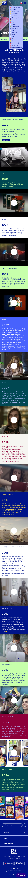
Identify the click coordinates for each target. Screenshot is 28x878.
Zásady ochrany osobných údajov (14, 872)
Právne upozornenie (14, 868)
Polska (13, 36)
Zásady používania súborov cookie (14, 870)
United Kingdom (16, 7)
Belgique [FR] (15, 11)
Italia (13, 30)
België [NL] (15, 13)
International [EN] (16, 28)
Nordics (14, 34)
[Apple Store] (19, 863)
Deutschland (15, 20)
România (14, 41)
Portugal (14, 39)
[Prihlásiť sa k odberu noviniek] (24, 825)
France (14, 24)
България (14, 15)
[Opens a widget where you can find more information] (21, 875)
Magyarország (15, 26)
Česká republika (16, 18)
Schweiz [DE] (15, 43)
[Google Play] (8, 863)
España (14, 22)
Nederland (14, 32)
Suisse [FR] (15, 45)
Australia (14, 9)
